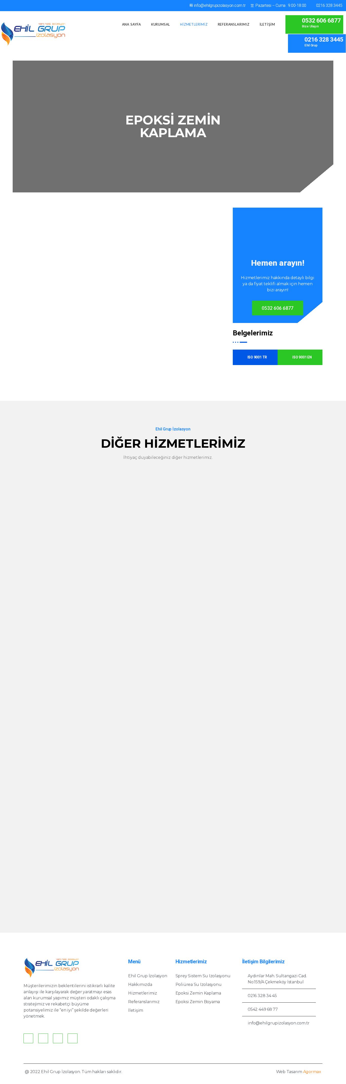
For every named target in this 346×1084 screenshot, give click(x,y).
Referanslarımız (233, 24)
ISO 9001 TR (257, 357)
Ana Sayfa (131, 24)
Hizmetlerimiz (193, 24)
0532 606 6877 (278, 308)
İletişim (267, 24)
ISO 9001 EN (302, 357)
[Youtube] (72, 1038)
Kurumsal (160, 24)
